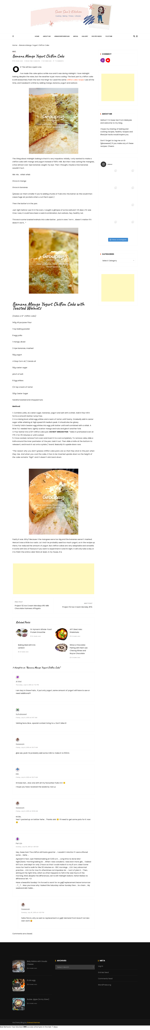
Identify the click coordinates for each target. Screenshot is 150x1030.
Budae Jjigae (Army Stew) (38, 999)
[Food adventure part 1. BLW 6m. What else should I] (109, 177)
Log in (100, 966)
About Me (47, 36)
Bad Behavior (6, 1027)
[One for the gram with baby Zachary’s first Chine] (109, 228)
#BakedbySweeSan (62, 36)
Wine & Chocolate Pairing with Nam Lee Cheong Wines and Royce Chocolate (79, 649)
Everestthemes (33, 1022)
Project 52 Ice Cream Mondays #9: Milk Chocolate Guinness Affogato (32, 607)
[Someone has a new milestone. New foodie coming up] (109, 194)
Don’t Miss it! (61, 723)
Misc (14, 51)
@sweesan (106, 143)
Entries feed (103, 972)
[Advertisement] (53, 578)
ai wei (19, 681)
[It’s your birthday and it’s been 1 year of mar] (126, 228)
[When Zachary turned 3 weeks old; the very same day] (126, 194)
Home (37, 36)
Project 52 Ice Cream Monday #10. (77, 607)
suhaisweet (21, 714)
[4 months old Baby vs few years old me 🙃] (126, 211)
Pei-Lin (19, 843)
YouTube (108, 36)
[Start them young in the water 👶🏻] (126, 177)
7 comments (59, 61)
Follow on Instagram (119, 240)
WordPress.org (104, 985)
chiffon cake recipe (75, 80)
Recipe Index (97, 36)
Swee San (48, 61)
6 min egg (31, 980)
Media (75, 36)
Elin (17, 774)
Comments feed (105, 978)
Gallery (85, 36)
